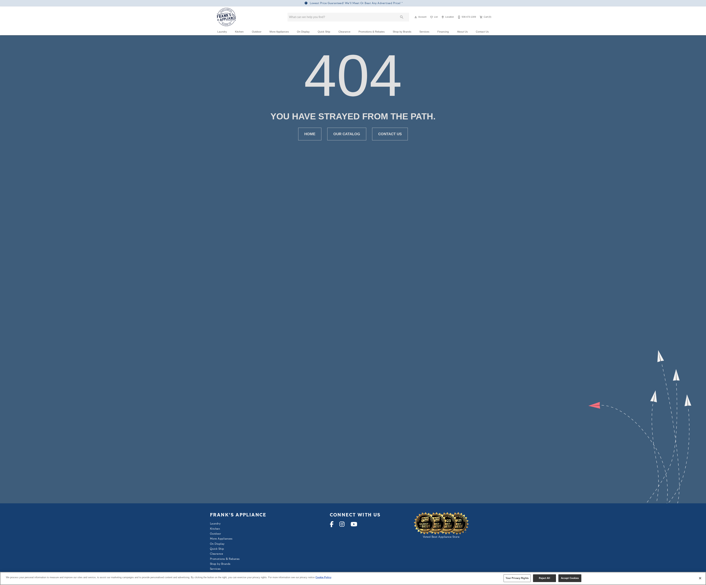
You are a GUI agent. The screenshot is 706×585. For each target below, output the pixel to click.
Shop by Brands (402, 31)
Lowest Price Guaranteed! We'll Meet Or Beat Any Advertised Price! (355, 3)
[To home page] (226, 17)
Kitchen (239, 31)
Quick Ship (324, 31)
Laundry (222, 31)
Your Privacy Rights (517, 578)
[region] (353, 578)
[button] (415, 17)
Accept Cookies (570, 578)
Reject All (544, 578)
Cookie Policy (323, 577)
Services (424, 31)
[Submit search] (402, 17)
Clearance (344, 31)
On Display (303, 31)
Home (309, 134)
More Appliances (279, 31)
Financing (443, 31)
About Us (462, 31)
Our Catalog (346, 134)
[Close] (700, 578)
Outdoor (256, 31)
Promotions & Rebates (372, 31)
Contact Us (482, 31)
